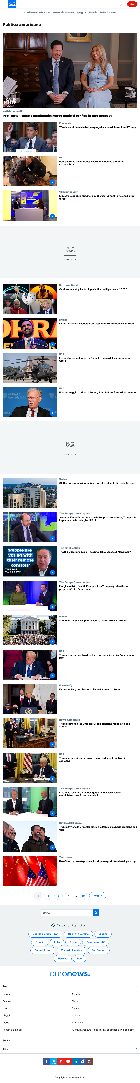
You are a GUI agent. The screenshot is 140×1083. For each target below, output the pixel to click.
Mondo (63, 616)
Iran (79, 958)
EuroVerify (65, 685)
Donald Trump (43, 950)
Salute (75, 1008)
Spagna (81, 12)
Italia (103, 12)
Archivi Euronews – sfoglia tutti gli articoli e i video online (103, 1029)
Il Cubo (63, 319)
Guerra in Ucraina (63, 12)
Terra (75, 1001)
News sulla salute (69, 719)
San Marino (98, 950)
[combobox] (70, 912)
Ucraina (62, 958)
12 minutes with (68, 191)
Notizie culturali (12, 111)
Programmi (78, 1022)
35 (83, 895)
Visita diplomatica (71, 950)
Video (6, 1022)
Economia (65, 123)
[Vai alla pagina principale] (12, 4)
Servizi (6, 1040)
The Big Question (69, 547)
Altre (5, 1049)
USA (61, 157)
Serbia (63, 479)
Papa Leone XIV (96, 942)
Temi (5, 986)
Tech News (65, 857)
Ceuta (112, 12)
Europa (7, 993)
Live (132, 4)
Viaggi (6, 1015)
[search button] (96, 912)
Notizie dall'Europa (70, 822)
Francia (93, 12)
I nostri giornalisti (12, 1029)
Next (96, 895)
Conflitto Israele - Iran (37, 12)
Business (7, 1001)
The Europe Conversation (74, 513)
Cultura (76, 1015)
